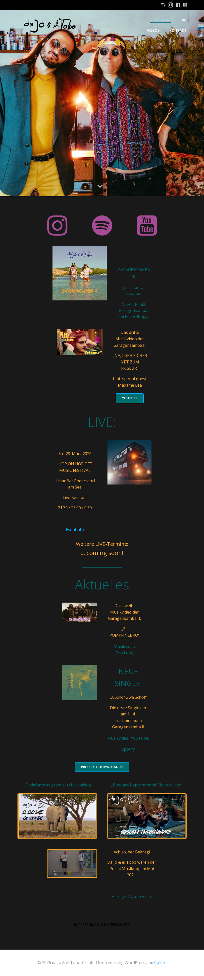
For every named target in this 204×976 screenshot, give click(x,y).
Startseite (160, 20)
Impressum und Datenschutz (102, 924)
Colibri (160, 962)
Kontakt (178, 30)
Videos (153, 30)
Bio (184, 20)
